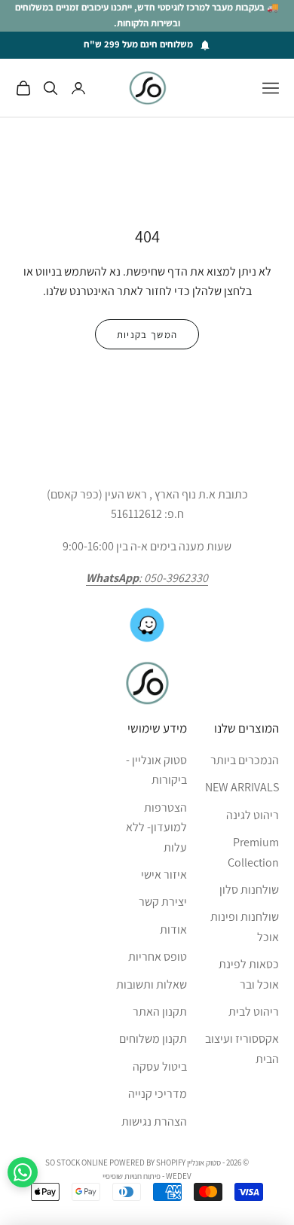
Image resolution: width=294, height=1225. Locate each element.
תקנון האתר (160, 1011)
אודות (173, 929)
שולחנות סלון (249, 889)
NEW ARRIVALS (242, 787)
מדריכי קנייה (157, 1094)
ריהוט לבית (253, 1011)
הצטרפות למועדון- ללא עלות (156, 827)
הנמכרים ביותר (244, 760)
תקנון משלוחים (153, 1039)
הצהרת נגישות (154, 1121)
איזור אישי (164, 874)
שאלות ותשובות (151, 984)
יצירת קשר (163, 902)
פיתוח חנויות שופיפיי (132, 1176)
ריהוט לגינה (252, 815)
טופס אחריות (157, 956)
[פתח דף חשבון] (78, 88)
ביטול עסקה (160, 1066)
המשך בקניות (147, 334)
